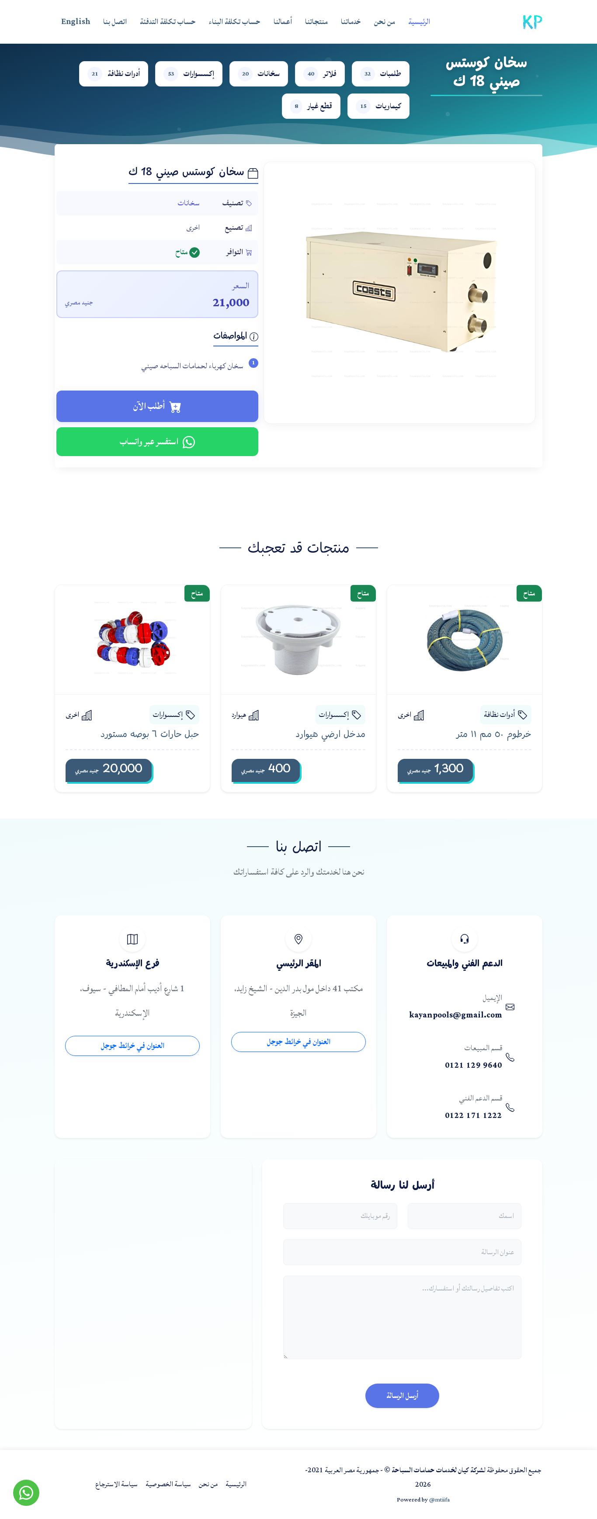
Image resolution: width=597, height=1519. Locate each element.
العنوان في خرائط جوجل (298, 1041)
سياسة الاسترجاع (116, 1484)
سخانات (189, 203)
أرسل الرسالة (402, 1395)
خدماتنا (351, 21)
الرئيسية (419, 21)
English (75, 21)
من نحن (384, 21)
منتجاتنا (316, 21)
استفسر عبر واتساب (149, 441)
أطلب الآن (149, 406)
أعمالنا (283, 21)
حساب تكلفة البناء (234, 21)
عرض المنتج (456, 639)
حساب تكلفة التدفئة (168, 21)
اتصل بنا (115, 21)
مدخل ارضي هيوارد (330, 735)
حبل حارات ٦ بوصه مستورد (150, 735)
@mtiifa (439, 1499)
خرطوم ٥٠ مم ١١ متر (493, 735)
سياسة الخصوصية (168, 1484)
